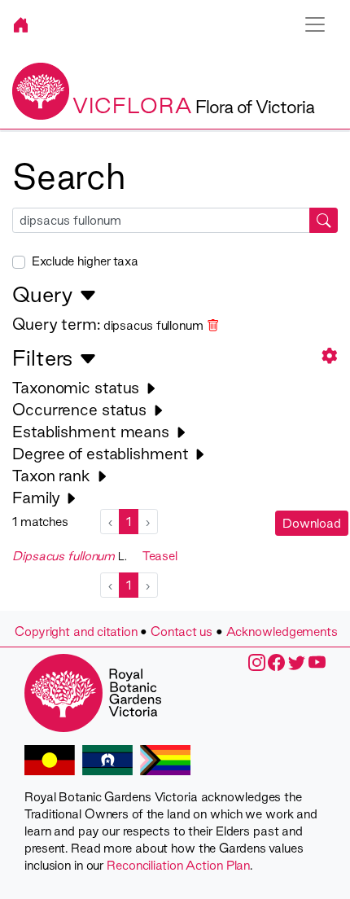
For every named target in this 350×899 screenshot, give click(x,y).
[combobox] (175, 220)
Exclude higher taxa (85, 261)
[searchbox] (161, 220)
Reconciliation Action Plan (178, 865)
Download (311, 523)
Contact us (181, 631)
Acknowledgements (282, 631)
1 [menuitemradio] (128, 521)
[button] (330, 355)
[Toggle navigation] (315, 24)
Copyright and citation (76, 631)
